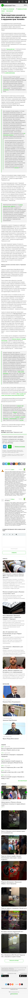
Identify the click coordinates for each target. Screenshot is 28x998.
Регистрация (14, 548)
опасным (16, 167)
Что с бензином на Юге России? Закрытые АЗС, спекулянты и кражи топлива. (13, 955)
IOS (22, 405)
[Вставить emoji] (16, 534)
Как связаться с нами (12, 973)
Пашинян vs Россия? (22, 8)
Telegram (15, 412)
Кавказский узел (11, 49)
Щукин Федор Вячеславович (11, 738)
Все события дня (22, 780)
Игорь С (12, 499)
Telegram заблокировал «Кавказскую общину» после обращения (11, 882)
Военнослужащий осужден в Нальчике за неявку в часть (12, 777)
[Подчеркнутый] (9, 534)
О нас (2, 973)
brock (12, 469)
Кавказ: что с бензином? (8, 8)
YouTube (21, 420)
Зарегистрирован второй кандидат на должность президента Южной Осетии (12, 762)
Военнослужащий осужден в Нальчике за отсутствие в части (13, 592)
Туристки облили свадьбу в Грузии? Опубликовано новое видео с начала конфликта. (11, 857)
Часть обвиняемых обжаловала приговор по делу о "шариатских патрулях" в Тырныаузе (12, 617)
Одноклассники (13, 418)
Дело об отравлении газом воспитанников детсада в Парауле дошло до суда (12, 633)
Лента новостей (9, 10)
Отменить (14, 552)
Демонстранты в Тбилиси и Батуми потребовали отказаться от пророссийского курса (13, 803)
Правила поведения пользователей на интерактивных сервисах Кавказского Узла (14, 989)
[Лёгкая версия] (7, 1)
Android (19, 405)
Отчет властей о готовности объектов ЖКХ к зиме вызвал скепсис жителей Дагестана (13, 575)
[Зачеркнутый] (12, 534)
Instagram (22, 416)
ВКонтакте (5, 418)
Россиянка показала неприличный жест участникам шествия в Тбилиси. (12, 932)
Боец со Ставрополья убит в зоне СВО (12, 767)
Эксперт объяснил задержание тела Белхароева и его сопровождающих (12, 671)
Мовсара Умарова (16, 339)
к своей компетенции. (10, 72)
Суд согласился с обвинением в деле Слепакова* (13, 647)
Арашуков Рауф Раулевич (10, 720)
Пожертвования (23, 973)
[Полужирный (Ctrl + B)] (4, 534)
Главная (3, 10)
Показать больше (14, 960)
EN (4, 1)
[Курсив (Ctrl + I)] (6, 534)
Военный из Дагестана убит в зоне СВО (12, 772)
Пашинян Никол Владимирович (11, 702)
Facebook (17, 416)
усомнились (6, 89)
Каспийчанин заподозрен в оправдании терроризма (12, 755)
